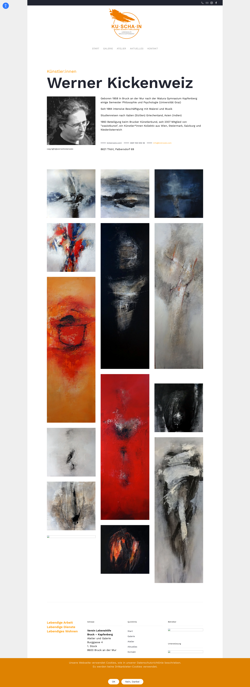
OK (113, 681)
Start (95, 48)
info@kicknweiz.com (162, 143)
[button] (71, 193)
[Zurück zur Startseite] (125, 23)
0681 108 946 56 (137, 143)
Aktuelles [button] (136, 48)
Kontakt (132, 652)
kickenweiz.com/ (114, 143)
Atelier (121, 48)
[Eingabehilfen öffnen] (6, 6)
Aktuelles (132, 646)
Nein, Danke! (132, 681)
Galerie (108, 48)
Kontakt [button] (152, 48)
